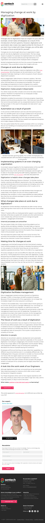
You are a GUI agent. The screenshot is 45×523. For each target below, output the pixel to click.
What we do (5, 507)
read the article (7, 387)
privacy (5, 464)
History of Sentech (6, 508)
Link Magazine (19, 393)
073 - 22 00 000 (30, 480)
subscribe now (9, 501)
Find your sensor (28, 507)
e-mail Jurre (9, 438)
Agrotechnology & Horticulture (31, 494)
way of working (18, 174)
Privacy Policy (29, 519)
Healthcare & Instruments (30, 497)
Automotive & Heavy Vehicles (31, 498)
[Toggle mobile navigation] (42, 4)
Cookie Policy (20, 519)
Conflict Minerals (38, 519)
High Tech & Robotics (29, 495)
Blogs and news (28, 508)
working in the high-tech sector (19, 382)
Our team (4, 510)
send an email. (27, 481)
